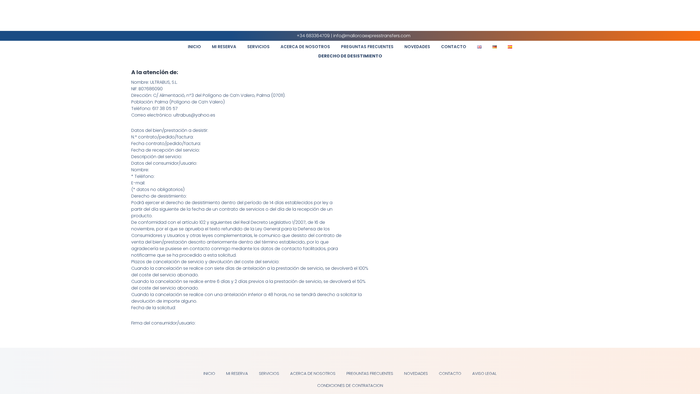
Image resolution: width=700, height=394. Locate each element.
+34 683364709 (313, 36)
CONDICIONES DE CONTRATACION (350, 385)
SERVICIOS (258, 47)
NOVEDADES (417, 47)
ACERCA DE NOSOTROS (305, 47)
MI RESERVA (224, 47)
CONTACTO (453, 47)
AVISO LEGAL (484, 373)
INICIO (194, 47)
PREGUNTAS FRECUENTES (367, 47)
